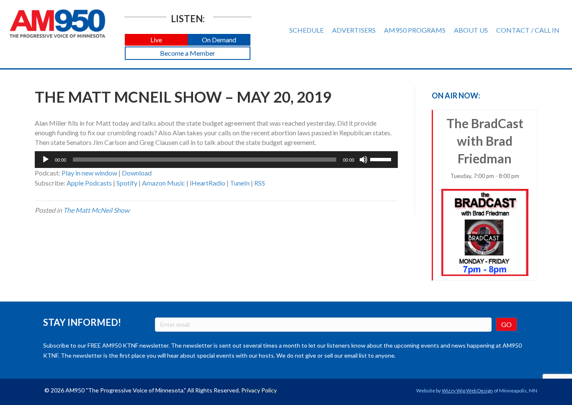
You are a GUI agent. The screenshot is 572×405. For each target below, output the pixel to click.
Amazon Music (163, 183)
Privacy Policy (259, 390)
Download (137, 173)
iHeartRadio (207, 183)
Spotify (126, 183)
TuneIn (240, 183)
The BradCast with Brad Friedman (484, 147)
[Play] (45, 159)
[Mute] (363, 159)
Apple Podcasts (89, 183)
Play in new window (89, 173)
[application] (216, 159)
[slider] (382, 158)
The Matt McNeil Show (96, 210)
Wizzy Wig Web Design (467, 390)
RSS (259, 183)
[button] (156, 40)
